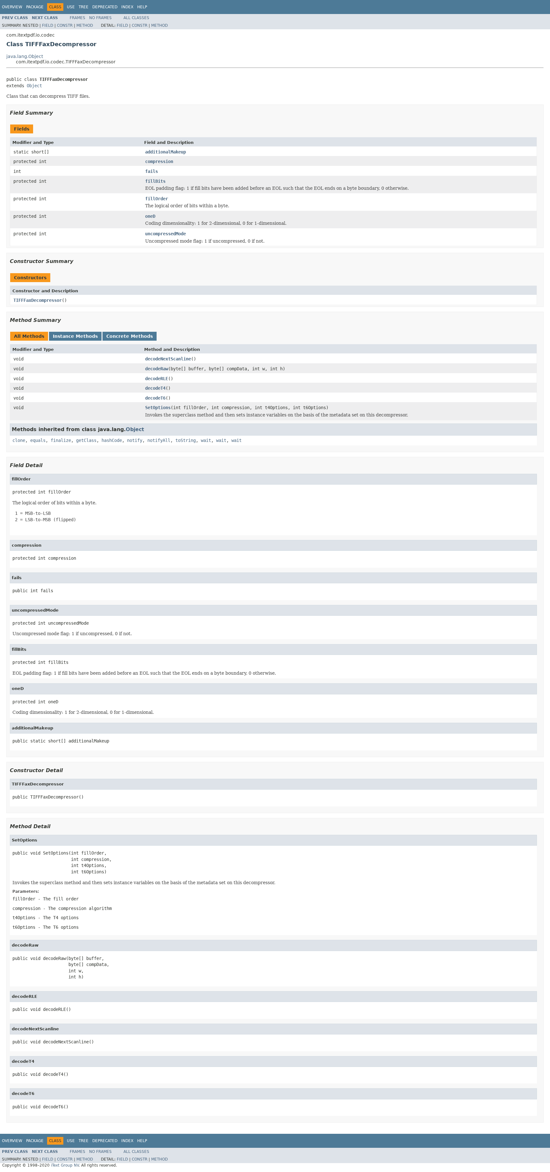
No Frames (100, 18)
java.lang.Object (24, 56)
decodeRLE (156, 378)
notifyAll (158, 440)
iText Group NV (65, 1165)
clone (18, 440)
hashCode (112, 440)
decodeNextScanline (168, 358)
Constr (65, 25)
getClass (86, 440)
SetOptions (158, 407)
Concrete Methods (129, 336)
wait (206, 440)
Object (34, 85)
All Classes (136, 18)
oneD (150, 216)
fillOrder (156, 198)
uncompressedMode (165, 233)
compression (159, 161)
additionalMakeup (165, 151)
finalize (61, 440)
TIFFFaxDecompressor (37, 300)
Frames (77, 18)
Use (71, 7)
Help (142, 7)
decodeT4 (155, 388)
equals (38, 440)
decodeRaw (156, 368)
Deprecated (104, 7)
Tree (83, 7)
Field (47, 25)
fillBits (155, 181)
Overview (12, 7)
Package (35, 7)
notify (134, 440)
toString (185, 440)
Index (127, 7)
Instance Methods (75, 336)
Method (84, 25)
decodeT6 (155, 398)
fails (151, 171)
